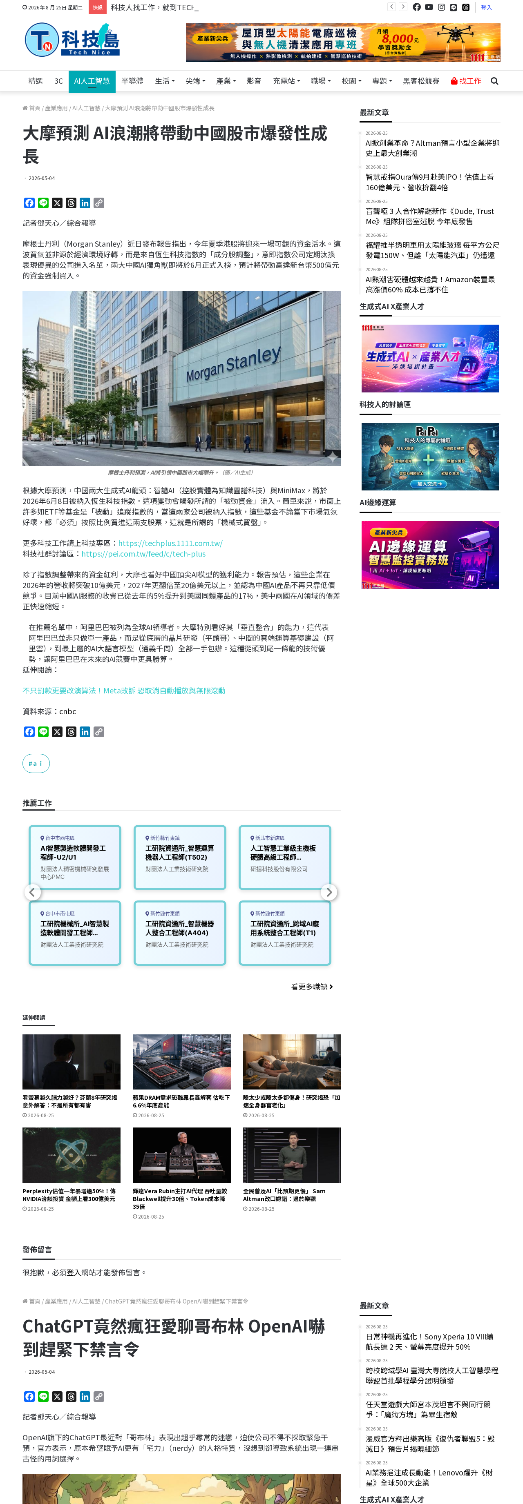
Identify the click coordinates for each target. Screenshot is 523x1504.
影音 (254, 80)
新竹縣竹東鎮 (164, 838)
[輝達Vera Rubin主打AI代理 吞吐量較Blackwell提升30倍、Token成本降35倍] (182, 1155)
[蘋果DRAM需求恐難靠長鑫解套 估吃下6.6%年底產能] (182, 1062)
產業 (223, 80)
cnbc (67, 711)
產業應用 (56, 108)
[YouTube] (429, 7)
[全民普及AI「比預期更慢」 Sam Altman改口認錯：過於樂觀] (292, 1155)
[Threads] (466, 7)
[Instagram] (441, 7)
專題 (379, 80)
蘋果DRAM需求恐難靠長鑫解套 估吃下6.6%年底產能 (181, 1101)
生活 (162, 80)
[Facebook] (417, 7)
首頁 (34, 108)
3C (58, 80)
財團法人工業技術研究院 (71, 944)
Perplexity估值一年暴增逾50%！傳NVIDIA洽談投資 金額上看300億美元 (69, 1195)
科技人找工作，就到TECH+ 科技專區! (172, 7)
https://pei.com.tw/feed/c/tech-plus (143, 553)
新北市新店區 (269, 838)
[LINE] (453, 7)
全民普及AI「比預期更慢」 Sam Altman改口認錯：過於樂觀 (284, 1195)
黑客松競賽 (421, 80)
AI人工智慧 (92, 80)
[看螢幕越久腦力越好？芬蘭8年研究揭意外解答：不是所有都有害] (71, 1062)
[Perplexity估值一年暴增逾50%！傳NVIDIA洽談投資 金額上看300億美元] (71, 1155)
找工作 (469, 80)
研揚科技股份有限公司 (279, 868)
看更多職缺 (310, 986)
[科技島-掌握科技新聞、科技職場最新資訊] (72, 39)
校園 (349, 80)
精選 (35, 80)
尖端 (193, 80)
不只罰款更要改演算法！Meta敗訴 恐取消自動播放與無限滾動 (124, 690)
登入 (486, 7)
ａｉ (38, 763)
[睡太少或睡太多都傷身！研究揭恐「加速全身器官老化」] (292, 1062)
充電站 (284, 80)
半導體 (132, 80)
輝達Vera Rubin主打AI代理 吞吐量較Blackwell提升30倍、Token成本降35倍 (180, 1198)
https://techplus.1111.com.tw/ (170, 542)
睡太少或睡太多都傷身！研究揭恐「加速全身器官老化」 (291, 1101)
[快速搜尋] (494, 81)
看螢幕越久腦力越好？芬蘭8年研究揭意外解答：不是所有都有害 (69, 1101)
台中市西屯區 (59, 838)
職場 (318, 80)
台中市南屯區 (59, 914)
